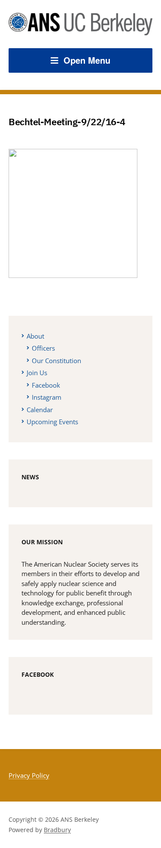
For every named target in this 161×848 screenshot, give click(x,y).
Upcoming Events (52, 421)
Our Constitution (56, 360)
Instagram (46, 397)
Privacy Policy (29, 775)
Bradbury (57, 830)
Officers (43, 348)
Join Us (37, 372)
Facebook (46, 385)
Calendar (40, 409)
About (35, 336)
